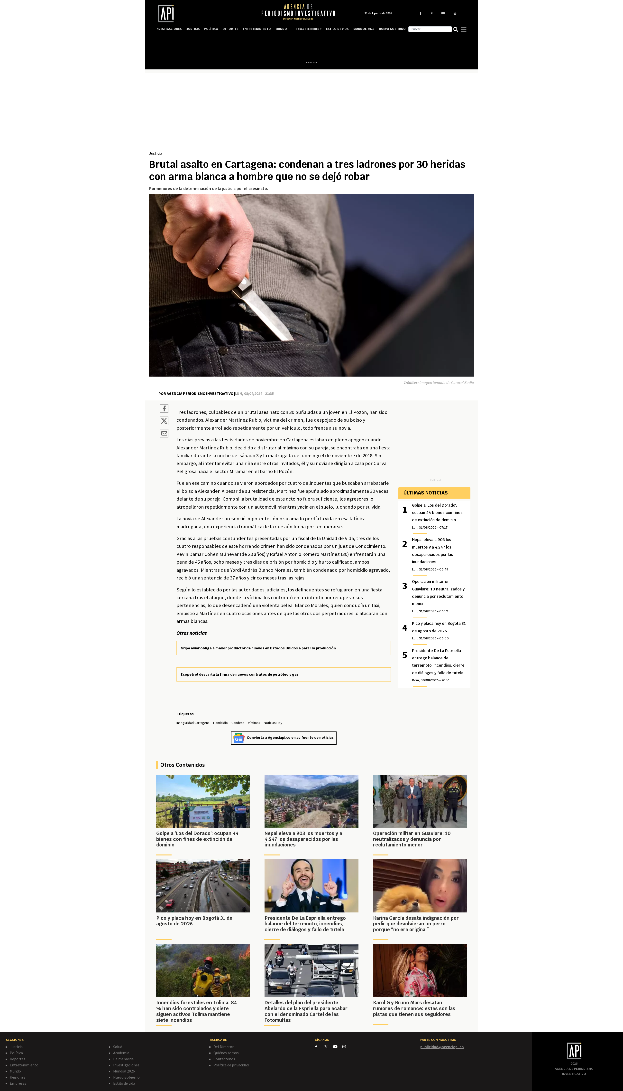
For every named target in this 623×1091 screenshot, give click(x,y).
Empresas (18, 1083)
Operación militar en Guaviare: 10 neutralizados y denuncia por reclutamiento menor (438, 596)
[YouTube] (337, 1046)
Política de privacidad (231, 1065)
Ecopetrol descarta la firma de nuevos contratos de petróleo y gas (240, 674)
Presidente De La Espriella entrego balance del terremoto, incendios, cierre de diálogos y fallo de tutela (438, 665)
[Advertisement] (311, 114)
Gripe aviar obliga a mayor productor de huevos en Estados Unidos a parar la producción (258, 647)
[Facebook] (319, 1046)
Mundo (15, 1071)
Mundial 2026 (124, 1071)
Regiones (17, 1077)
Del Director (223, 1046)
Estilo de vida (124, 1083)
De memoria (123, 1058)
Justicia (155, 153)
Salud (117, 1046)
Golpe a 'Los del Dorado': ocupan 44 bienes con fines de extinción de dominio (437, 516)
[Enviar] (164, 434)
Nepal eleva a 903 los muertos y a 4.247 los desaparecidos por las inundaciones (432, 554)
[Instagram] (346, 1046)
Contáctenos (224, 1058)
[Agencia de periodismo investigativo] (203, 13)
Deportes (17, 1058)
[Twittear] (164, 423)
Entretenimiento (24, 1065)
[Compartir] (164, 409)
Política (16, 1052)
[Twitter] (328, 1046)
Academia (121, 1052)
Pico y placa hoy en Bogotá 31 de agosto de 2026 (439, 630)
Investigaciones (126, 1065)
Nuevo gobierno (126, 1077)
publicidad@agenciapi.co (442, 1046)
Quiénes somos (226, 1052)
